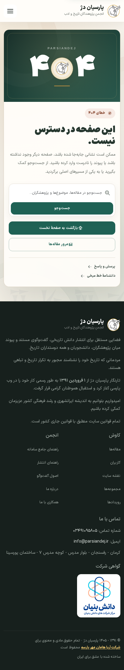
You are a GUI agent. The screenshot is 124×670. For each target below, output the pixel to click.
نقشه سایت (111, 476)
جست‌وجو (62, 208)
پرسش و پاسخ (104, 266)
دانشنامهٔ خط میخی (101, 276)
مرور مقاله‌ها (58, 244)
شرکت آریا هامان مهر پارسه (100, 647)
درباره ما (52, 489)
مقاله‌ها (114, 449)
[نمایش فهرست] (10, 11)
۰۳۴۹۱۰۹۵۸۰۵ (85, 531)
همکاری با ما (48, 502)
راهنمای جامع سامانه (42, 449)
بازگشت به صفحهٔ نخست (58, 228)
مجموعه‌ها (112, 489)
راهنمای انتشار (47, 462)
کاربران (115, 462)
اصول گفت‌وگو (47, 476)
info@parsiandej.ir (91, 541)
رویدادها (113, 502)
